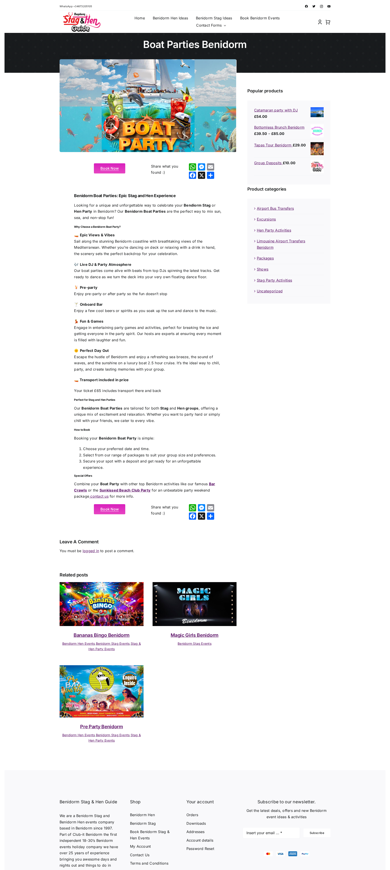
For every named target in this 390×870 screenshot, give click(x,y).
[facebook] (306, 6)
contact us (99, 496)
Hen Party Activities (274, 230)
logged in (91, 551)
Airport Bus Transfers (275, 208)
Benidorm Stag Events (113, 643)
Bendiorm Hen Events (78, 643)
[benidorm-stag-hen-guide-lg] (81, 13)
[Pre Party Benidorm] (102, 668)
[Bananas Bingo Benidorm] (102, 585)
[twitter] (313, 6)
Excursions (266, 219)
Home (64, 56)
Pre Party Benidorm (101, 726)
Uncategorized (270, 291)
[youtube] (328, 6)
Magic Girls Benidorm (194, 635)
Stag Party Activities (274, 280)
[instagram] (321, 6)
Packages (265, 258)
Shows (262, 269)
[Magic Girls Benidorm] (195, 585)
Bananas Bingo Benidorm (102, 635)
